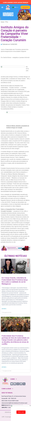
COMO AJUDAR (6, 388)
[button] (2, 7)
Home (2, 22)
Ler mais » (4, 308)
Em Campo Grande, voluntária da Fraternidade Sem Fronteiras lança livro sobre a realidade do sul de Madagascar (15, 281)
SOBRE (12, 379)
